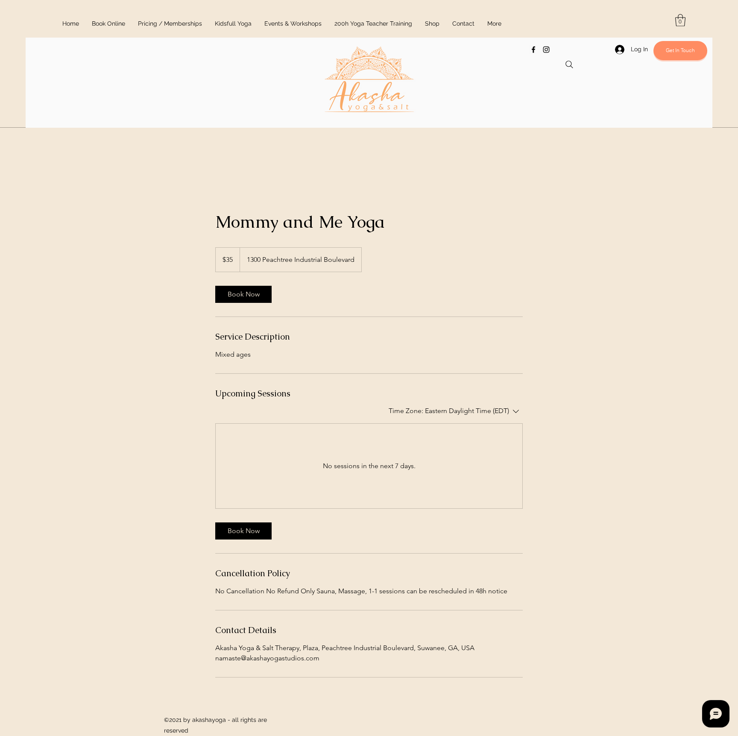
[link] (243, 294)
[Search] (569, 64)
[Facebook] (533, 49)
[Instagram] (546, 49)
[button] (680, 20)
